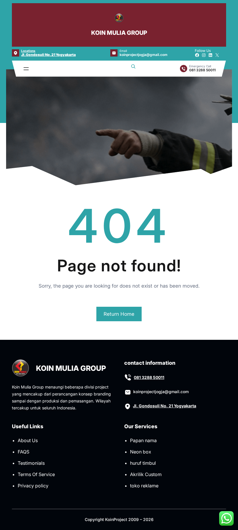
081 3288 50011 (149, 377)
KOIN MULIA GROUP (119, 32)
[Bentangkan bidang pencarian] (133, 69)
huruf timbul (143, 463)
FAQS (23, 452)
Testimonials (31, 463)
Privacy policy (33, 486)
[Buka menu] (26, 68)
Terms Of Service (36, 474)
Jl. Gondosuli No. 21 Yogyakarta (48, 54)
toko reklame (144, 486)
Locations (28, 50)
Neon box (140, 452)
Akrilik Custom (146, 474)
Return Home (119, 314)
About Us (28, 440)
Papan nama (143, 440)
